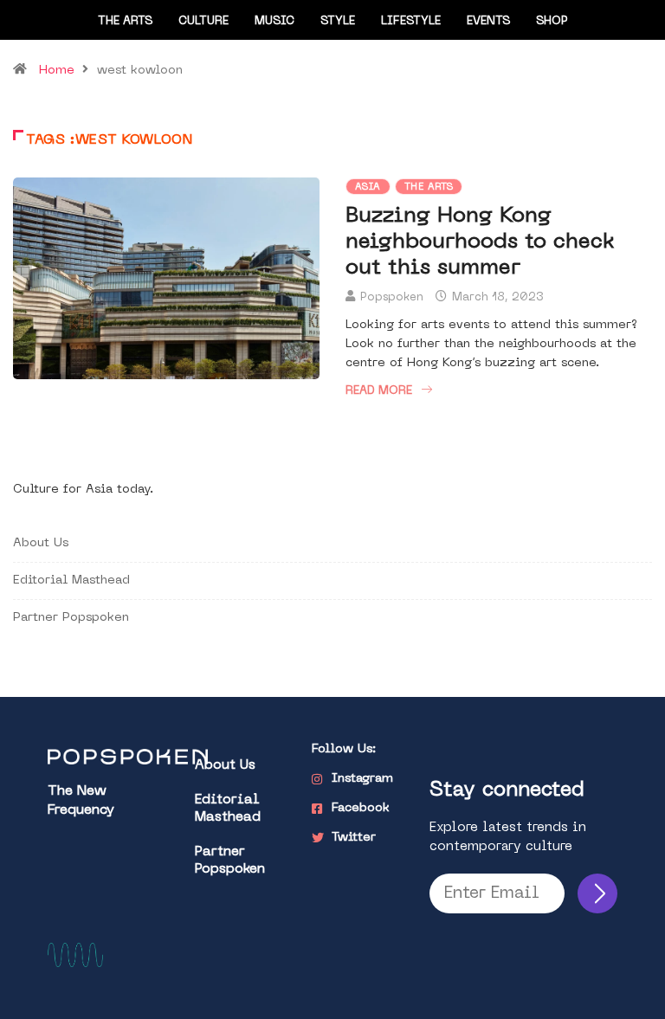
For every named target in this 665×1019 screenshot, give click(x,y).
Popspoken (391, 297)
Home (56, 70)
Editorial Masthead (71, 580)
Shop (552, 21)
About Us (40, 543)
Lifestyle (411, 21)
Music (274, 21)
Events (488, 21)
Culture (203, 21)
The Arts (125, 21)
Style (337, 21)
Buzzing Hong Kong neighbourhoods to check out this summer (480, 242)
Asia (368, 187)
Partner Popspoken (71, 617)
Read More (378, 391)
